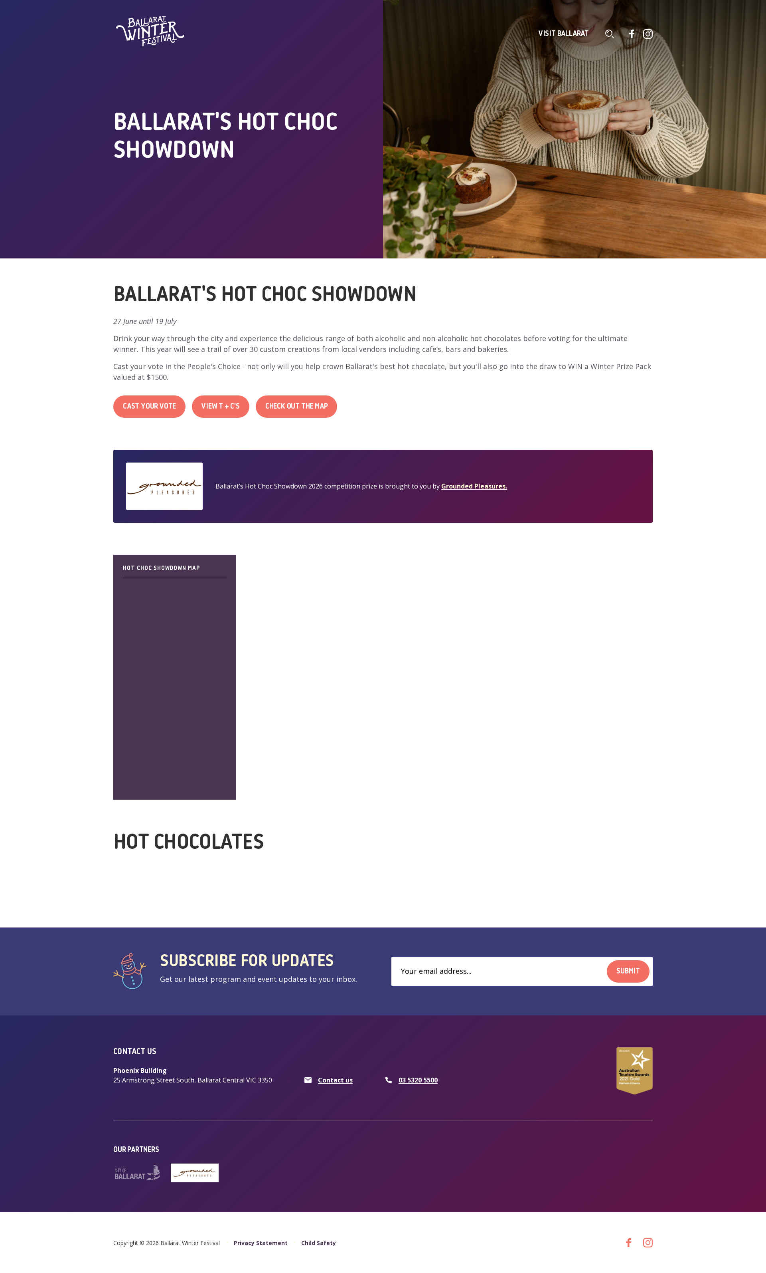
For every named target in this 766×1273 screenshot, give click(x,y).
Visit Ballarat (564, 34)
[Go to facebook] (632, 34)
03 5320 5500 (418, 1080)
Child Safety (318, 1243)
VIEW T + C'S (220, 407)
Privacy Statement (261, 1243)
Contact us (335, 1080)
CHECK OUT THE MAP (296, 407)
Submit (628, 971)
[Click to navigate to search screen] (609, 34)
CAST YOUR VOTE (149, 407)
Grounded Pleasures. (474, 486)
